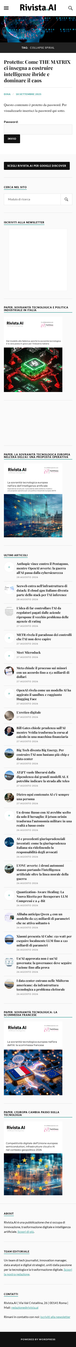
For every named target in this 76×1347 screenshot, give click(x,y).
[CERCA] (66, 199)
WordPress (47, 1339)
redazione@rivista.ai (24, 1307)
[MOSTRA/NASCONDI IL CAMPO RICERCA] (70, 8)
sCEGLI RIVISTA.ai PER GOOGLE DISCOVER (36, 165)
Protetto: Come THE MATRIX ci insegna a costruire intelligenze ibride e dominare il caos (37, 71)
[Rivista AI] (38, 8)
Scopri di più (26, 1231)
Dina (7, 94)
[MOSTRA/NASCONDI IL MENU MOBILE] (6, 8)
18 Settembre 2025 (29, 94)
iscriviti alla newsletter (55, 1317)
